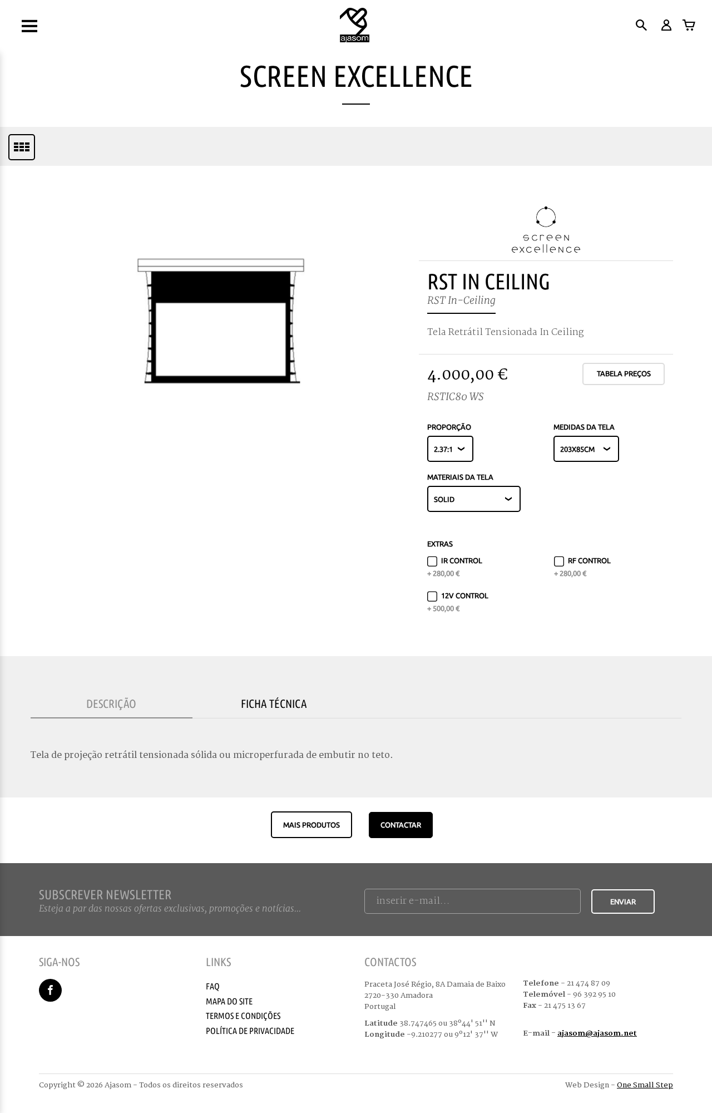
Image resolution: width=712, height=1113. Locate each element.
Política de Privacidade (250, 1031)
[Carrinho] (689, 25)
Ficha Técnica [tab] (274, 703)
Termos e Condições (243, 1016)
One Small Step (645, 1085)
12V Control (457, 602)
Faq (213, 986)
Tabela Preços (624, 373)
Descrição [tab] (111, 703)
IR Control (454, 566)
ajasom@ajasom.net (597, 1033)
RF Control (582, 566)
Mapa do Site (229, 1001)
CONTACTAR (400, 825)
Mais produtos (311, 825)
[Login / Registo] (665, 25)
